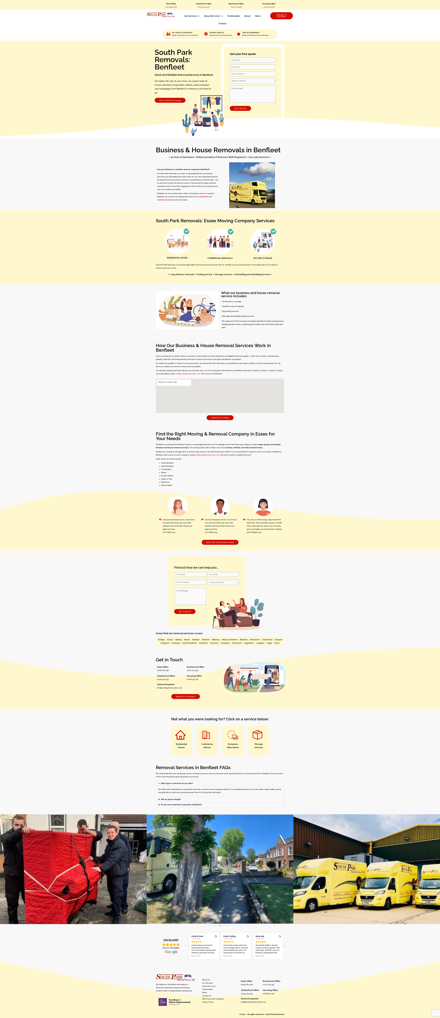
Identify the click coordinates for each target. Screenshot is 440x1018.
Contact (222, 23)
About (247, 16)
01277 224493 (236, 7)
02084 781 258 (163, 670)
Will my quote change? (171, 799)
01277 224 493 (192, 670)
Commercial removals (220, 258)
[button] (220, 783)
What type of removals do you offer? (177, 783)
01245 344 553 (204, 7)
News (258, 16)
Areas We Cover (212, 16)
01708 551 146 (192, 679)
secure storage (262, 258)
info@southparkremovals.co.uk (188, 374)
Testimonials (233, 16)
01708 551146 (269, 7)
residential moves (177, 258)
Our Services (190, 16)
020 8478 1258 (171, 7)
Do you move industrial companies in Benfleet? (181, 805)
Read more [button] (196, 956)
